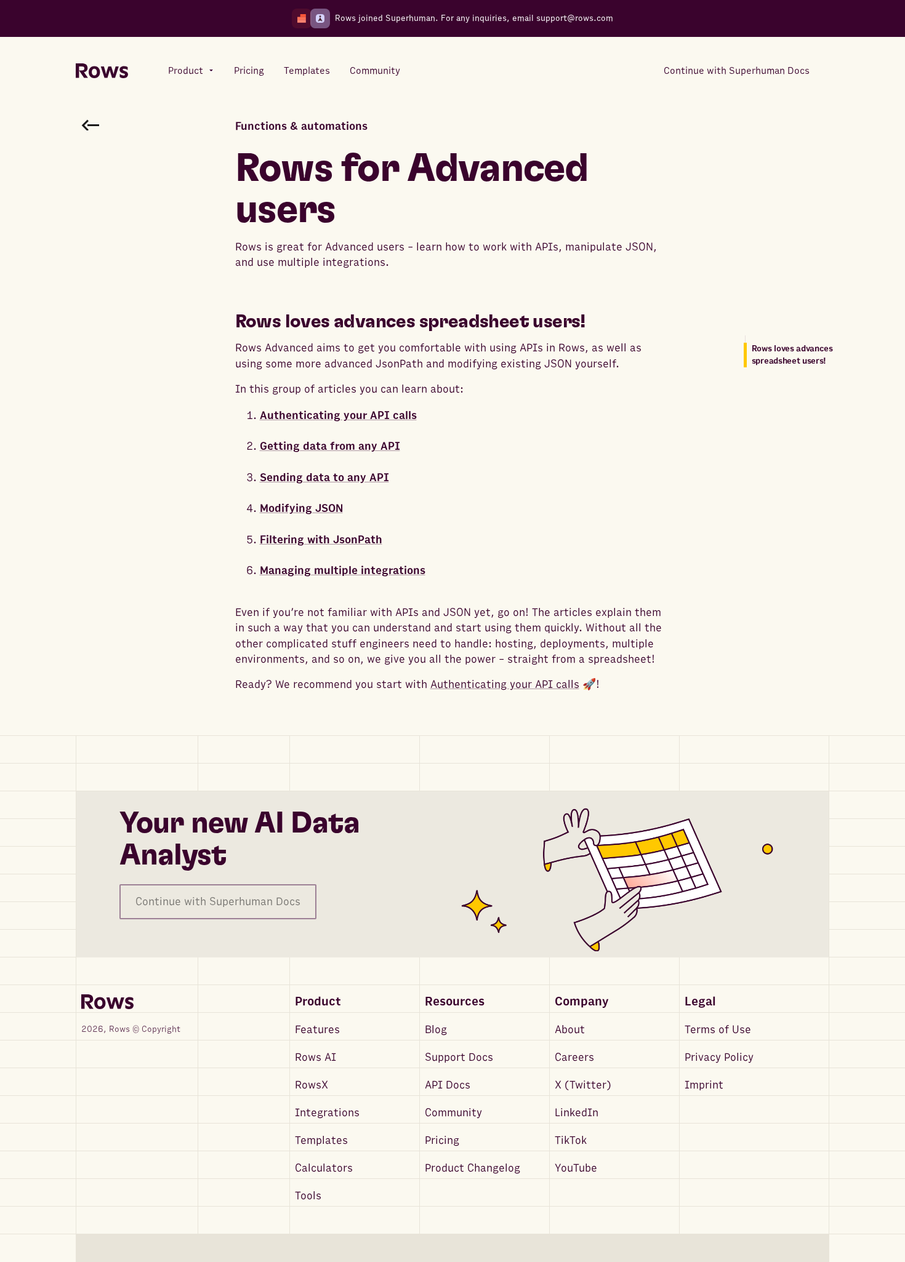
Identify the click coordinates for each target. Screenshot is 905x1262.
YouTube (576, 1168)
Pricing (442, 1140)
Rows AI (315, 1057)
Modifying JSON (301, 508)
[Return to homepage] (102, 71)
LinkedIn (576, 1112)
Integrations (327, 1112)
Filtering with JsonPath (321, 539)
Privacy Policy (719, 1057)
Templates (321, 1140)
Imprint (704, 1085)
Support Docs (459, 1057)
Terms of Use (718, 1029)
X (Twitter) (583, 1085)
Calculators (324, 1168)
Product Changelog (472, 1168)
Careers (574, 1057)
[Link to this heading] (601, 322)
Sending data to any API (324, 477)
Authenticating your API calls (338, 415)
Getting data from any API (330, 446)
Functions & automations (301, 126)
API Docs (447, 1085)
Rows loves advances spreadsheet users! (792, 354)
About (570, 1029)
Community (453, 1112)
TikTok (571, 1140)
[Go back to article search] (90, 125)
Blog (436, 1029)
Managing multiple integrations (342, 570)
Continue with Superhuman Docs (217, 901)
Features (317, 1029)
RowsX (311, 1085)
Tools (308, 1195)
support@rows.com (574, 18)
